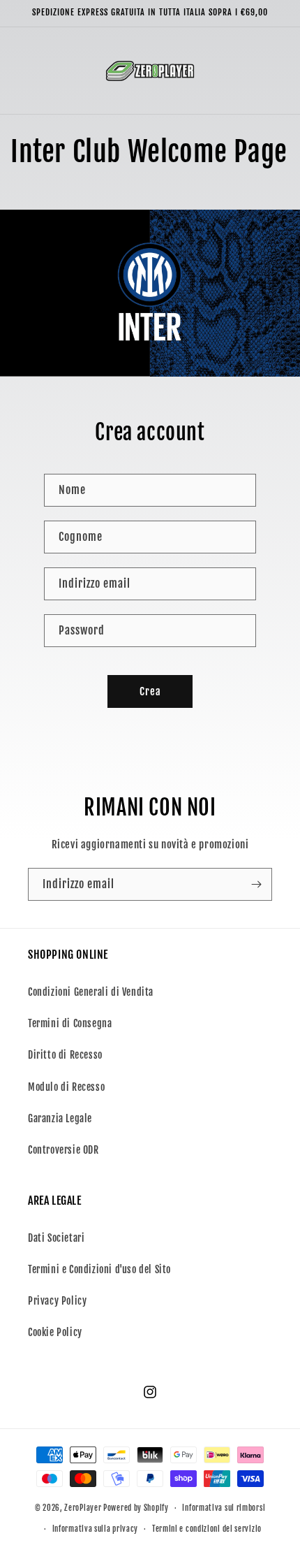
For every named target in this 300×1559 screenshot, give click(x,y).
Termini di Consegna (70, 1023)
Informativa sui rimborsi (223, 1508)
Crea (150, 691)
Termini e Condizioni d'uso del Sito (99, 1269)
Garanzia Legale (60, 1118)
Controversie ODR (63, 1150)
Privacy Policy (57, 1301)
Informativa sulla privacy (95, 1529)
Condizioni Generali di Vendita (90, 992)
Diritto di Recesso (65, 1055)
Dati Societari (56, 1238)
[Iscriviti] (256, 884)
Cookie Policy (55, 1332)
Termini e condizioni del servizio (207, 1529)
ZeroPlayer (82, 1508)
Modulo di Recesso (66, 1087)
